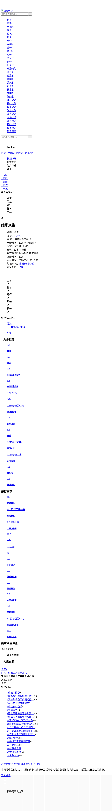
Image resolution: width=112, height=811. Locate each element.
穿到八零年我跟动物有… (21, 734)
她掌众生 (29, 153)
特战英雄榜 (14, 752)
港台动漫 (11, 110)
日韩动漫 (11, 103)
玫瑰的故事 (11, 412)
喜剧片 (10, 44)
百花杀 (10, 473)
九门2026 (11, 461)
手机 (4, 189)
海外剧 (10, 96)
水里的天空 (11, 600)
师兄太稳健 (11, 637)
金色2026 (13, 755)
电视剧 (10, 27)
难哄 (9, 436)
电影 (9, 23)
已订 (4, 185)
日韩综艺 (11, 124)
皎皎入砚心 (13, 692)
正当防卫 (11, 485)
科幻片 (10, 51)
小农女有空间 (14, 706)
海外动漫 (11, 114)
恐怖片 (10, 54)
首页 (9, 20)
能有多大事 (14, 748)
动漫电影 (11, 68)
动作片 (10, 41)
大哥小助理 (11, 528)
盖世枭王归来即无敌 (18, 741)
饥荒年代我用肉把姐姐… (20, 699)
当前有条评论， (28, 263)
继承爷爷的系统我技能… (20, 717)
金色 (9, 540)
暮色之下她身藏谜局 (18, 703)
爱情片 (10, 48)
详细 (11, 158)
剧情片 (10, 61)
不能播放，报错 (16, 327)
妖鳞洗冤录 (11, 577)
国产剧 (10, 72)
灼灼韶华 (11, 503)
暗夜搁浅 (13, 738)
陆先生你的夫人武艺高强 (14, 673)
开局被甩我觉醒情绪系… (21, 731)
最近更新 (11, 131)
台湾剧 (10, 86)
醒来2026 (11, 516)
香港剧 (10, 75)
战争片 (10, 58)
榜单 (9, 37)
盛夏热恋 (13, 745)
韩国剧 (10, 79)
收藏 (4, 175)
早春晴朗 (11, 612)
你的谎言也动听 (13, 375)
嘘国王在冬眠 (12, 386)
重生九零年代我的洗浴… (21, 724)
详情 (21, 267)
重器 (9, 351)
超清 (9, 323)
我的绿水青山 (12, 625)
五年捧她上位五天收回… (21, 727)
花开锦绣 (11, 424)
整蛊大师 (12, 710)
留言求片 (35, 764)
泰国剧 (10, 93)
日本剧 (10, 89)
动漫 (9, 30)
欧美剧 (10, 82)
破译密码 (11, 588)
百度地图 (16, 764)
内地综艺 (11, 117)
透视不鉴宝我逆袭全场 (20, 720)
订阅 (4, 182)
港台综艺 (11, 121)
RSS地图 (25, 764)
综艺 (9, 34)
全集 (9, 333)
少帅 (9, 399)
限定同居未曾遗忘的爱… (20, 713)
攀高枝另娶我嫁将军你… (20, 696)
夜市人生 (11, 448)
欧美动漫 (11, 107)
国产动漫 (11, 100)
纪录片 (10, 65)
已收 (4, 178)
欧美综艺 (11, 128)
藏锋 (9, 363)
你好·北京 (11, 565)
